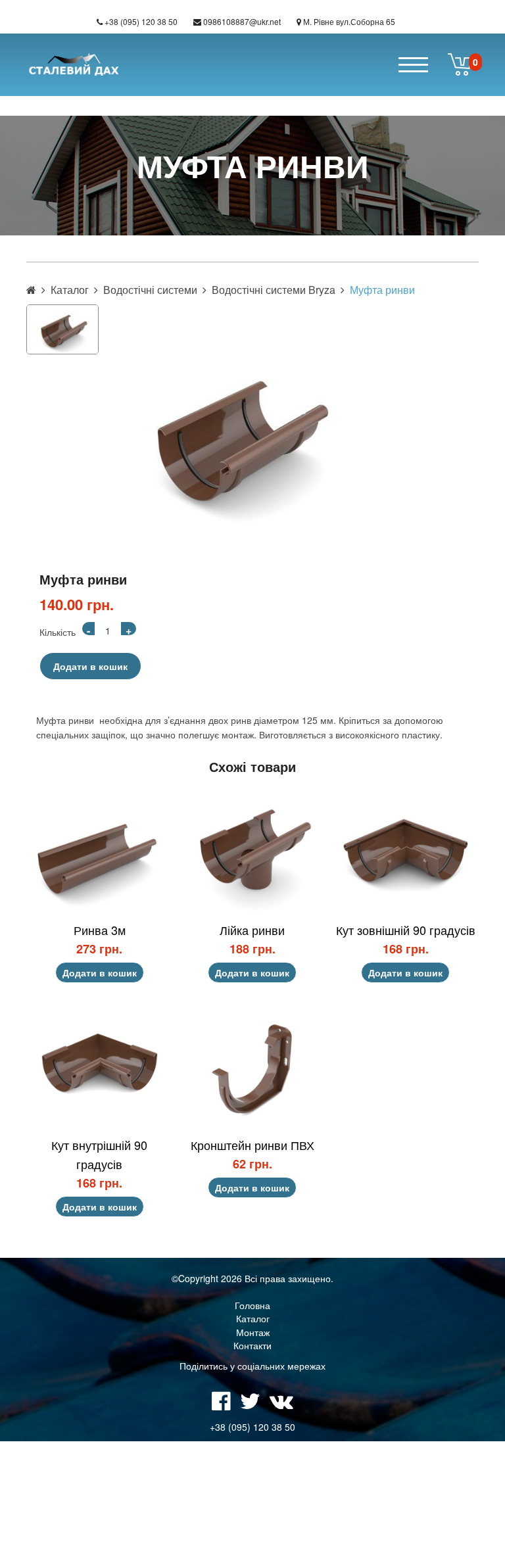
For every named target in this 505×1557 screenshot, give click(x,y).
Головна (252, 1305)
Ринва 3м (100, 929)
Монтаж (253, 1332)
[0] (460, 64)
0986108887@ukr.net (242, 21)
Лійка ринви (252, 929)
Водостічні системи (150, 289)
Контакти (252, 1345)
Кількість (57, 631)
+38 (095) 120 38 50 (141, 21)
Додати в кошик (90, 666)
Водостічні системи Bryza (273, 289)
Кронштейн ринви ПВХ (252, 1144)
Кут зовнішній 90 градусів (405, 929)
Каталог (70, 289)
